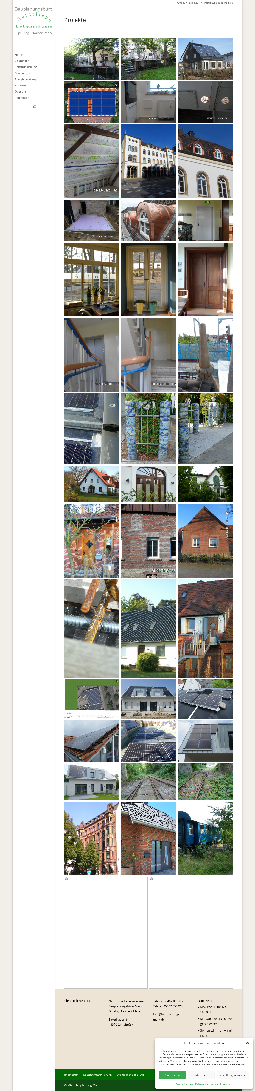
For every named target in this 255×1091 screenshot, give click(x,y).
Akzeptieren (172, 1075)
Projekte (20, 85)
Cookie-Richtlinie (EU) (130, 1074)
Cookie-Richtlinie (184, 1083)
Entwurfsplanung (26, 67)
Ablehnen (201, 1075)
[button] (247, 1043)
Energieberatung (25, 79)
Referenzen (22, 98)
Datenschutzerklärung (206, 1083)
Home (19, 54)
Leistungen (22, 60)
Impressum (226, 1083)
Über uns (21, 91)
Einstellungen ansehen (233, 1075)
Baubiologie (22, 73)
